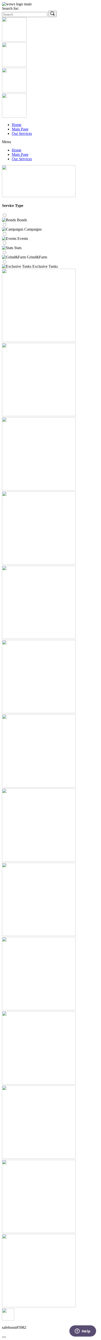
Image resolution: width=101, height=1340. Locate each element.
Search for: (10, 8)
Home (16, 125)
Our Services (22, 133)
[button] (50, 142)
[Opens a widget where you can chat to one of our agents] (82, 1331)
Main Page (20, 129)
